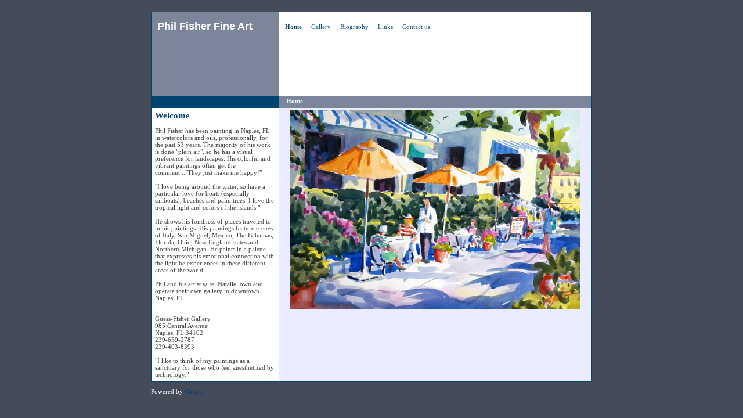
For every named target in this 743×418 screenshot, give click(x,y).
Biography (354, 26)
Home (293, 26)
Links (385, 26)
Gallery (321, 26)
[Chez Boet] (435, 209)
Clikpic (194, 391)
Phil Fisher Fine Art (205, 26)
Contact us (416, 26)
